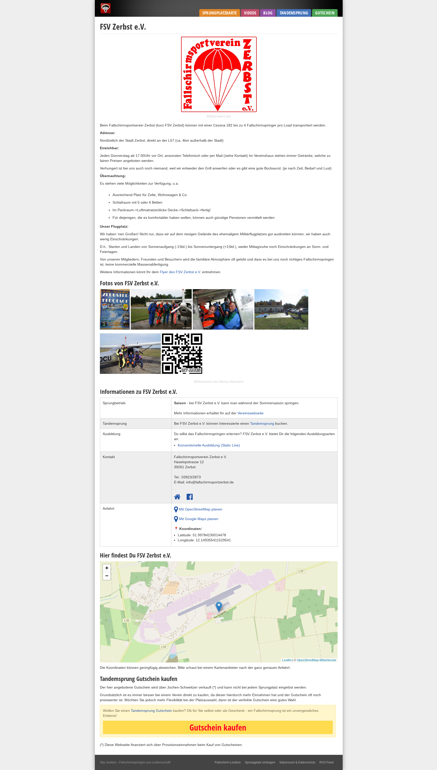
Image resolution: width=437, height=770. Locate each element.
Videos (250, 13)
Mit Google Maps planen (198, 519)
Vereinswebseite (250, 413)
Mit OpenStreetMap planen (200, 509)
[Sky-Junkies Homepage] (105, 12)
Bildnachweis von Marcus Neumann (219, 381)
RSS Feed (326, 762)
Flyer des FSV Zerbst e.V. (180, 272)
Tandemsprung (294, 13)
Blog (267, 13)
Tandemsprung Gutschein (151, 711)
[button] (219, 608)
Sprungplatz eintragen (260, 762)
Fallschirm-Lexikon (228, 762)
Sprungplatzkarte (219, 13)
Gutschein (325, 13)
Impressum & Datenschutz (297, 762)
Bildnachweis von (219, 116)
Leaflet (287, 660)
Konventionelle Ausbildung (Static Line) (209, 445)
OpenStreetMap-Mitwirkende (316, 660)
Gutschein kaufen (217, 727)
